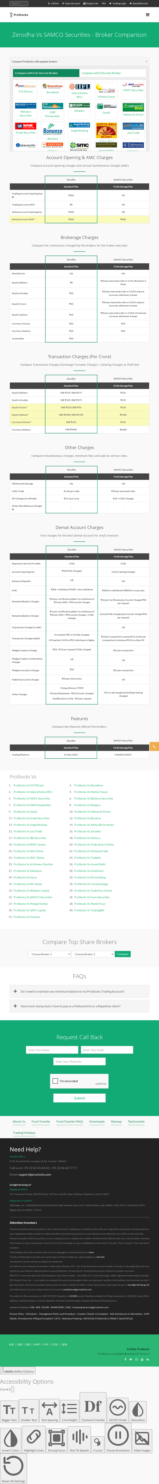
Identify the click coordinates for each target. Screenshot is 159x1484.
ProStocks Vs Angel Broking (30, 824)
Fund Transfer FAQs (69, 1121)
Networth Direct (133, 114)
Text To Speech (79, 1450)
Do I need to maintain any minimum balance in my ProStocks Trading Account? (72, 991)
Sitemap (116, 1121)
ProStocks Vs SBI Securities (30, 838)
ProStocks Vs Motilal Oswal (90, 791)
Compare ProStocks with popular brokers (34, 61)
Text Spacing (49, 1414)
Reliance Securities (26, 113)
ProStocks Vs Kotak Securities (31, 818)
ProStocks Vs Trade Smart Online (94, 844)
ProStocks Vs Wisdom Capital (31, 890)
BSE (38, 1307)
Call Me (55, 3)
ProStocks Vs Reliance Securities (93, 798)
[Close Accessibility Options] (12, 1389)
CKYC (57, 1318)
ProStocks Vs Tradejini (87, 857)
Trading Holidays (24, 1132)
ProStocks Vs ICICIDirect (29, 785)
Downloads (97, 1121)
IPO (104, 3)
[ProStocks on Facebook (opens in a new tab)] (125, 1359)
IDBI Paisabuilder (52, 114)
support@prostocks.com (34, 1174)
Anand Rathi (106, 150)
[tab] (79, 61)
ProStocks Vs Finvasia (27, 916)
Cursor (98, 1450)
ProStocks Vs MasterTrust (89, 903)
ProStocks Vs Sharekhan (88, 785)
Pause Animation (118, 1450)
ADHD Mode (118, 1420)
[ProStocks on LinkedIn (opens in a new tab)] (148, 1359)
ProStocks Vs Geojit (25, 811)
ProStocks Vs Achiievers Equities (33, 864)
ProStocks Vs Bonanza (87, 818)
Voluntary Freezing (71, 1318)
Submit (79, 1098)
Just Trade (133, 132)
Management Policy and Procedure (57, 1313)
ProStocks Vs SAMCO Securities (33, 897)
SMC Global (79, 154)
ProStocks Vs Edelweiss (28, 870)
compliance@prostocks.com (77, 1289)
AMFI (37, 1344)
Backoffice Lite (140, 3)
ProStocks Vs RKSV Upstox (30, 844)
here (91, 1252)
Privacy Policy (17, 1313)
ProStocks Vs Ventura (87, 838)
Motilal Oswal (106, 96)
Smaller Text (29, 1413)
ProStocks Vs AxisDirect (89, 870)
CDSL (68, 1307)
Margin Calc (92, 3)
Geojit (106, 112)
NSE (32, 1307)
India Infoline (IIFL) (79, 94)
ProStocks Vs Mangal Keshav (31, 903)
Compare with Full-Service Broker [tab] (36, 73)
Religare (79, 110)
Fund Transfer (41, 1121)
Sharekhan (52, 92)
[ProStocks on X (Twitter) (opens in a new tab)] (131, 1359)
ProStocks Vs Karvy (25, 877)
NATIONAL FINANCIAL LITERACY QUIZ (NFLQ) (108, 1318)
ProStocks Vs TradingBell (89, 910)
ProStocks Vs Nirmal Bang (90, 877)
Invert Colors (11, 1450)
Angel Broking (79, 130)
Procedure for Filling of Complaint (35, 1318)
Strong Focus (56, 1450)
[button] (13, 197)
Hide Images (142, 1450)
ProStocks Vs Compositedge (91, 884)
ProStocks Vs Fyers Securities (92, 897)
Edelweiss (133, 150)
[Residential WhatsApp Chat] (136, 1359)
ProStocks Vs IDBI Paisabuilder (32, 805)
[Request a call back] (154, 746)
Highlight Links (34, 1450)
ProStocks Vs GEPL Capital (30, 910)
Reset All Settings (13, 1481)
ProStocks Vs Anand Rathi (89, 864)
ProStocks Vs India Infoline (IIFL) (33, 791)
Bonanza (53, 138)
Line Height (69, 1420)
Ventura (52, 150)
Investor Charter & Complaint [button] (92, 1313)
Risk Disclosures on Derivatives (126, 1313)
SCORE (73, 1296)
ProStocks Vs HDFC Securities (32, 798)
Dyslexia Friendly (93, 1408)
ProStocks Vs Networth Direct (92, 811)
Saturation (138, 1420)
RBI (28, 1344)
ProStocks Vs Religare (87, 805)
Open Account (72, 3)
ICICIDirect (26, 91)
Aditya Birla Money (106, 130)
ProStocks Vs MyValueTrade (91, 851)
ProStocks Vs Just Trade (28, 831)
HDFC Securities (133, 90)
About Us (19, 1121)
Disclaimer (31, 1313)
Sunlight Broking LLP (20, 1184)
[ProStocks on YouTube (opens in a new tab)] (142, 1359)
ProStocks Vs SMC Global (29, 857)
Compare (122, 954)
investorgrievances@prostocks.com (90, 1307)
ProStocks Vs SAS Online (28, 851)
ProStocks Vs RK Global (28, 884)
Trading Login (119, 3)
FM (46, 1344)
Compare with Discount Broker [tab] (101, 73)
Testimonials (136, 1121)
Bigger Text (9, 1412)
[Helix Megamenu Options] (147, 14)
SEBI (64, 1344)
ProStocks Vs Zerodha (87, 831)
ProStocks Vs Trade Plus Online (93, 890)
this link (101, 1256)
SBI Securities (25, 151)
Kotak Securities (25, 132)
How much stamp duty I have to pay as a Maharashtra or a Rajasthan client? (70, 1006)
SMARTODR (57, 1307)
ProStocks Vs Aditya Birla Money (94, 824)
